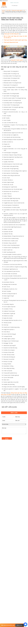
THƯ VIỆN (8, 10)
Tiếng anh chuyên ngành (17, 10)
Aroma (3, 10)
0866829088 (16, 2)
